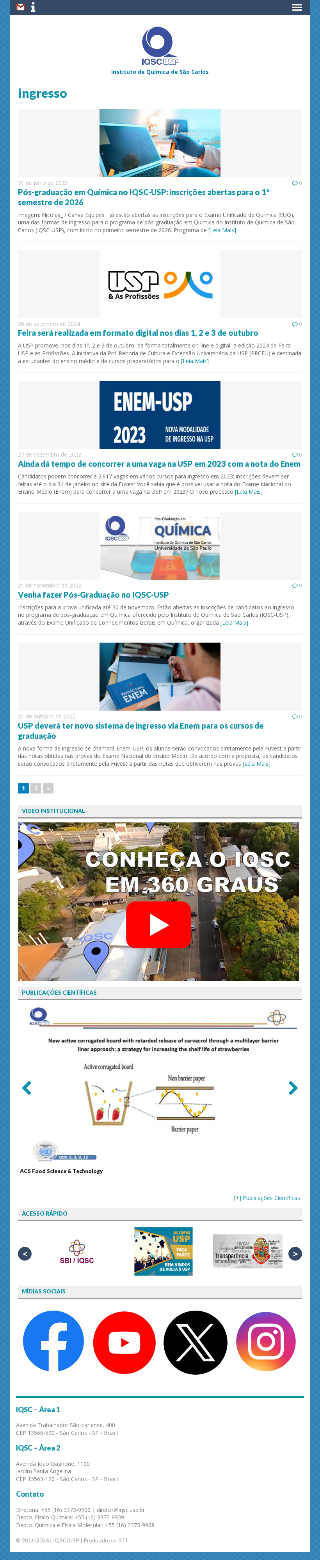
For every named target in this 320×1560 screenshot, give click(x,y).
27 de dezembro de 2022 (49, 454)
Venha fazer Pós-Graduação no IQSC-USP (93, 594)
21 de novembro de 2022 (50, 585)
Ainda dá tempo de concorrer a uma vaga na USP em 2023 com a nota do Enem (159, 463)
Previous (29, 1087)
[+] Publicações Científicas (267, 1198)
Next (290, 1087)
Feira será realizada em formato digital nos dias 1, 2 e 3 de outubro (138, 332)
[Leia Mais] (222, 230)
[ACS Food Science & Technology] (160, 1085)
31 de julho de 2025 (43, 182)
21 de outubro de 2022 (47, 716)
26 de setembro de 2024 (49, 324)
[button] (297, 7)
